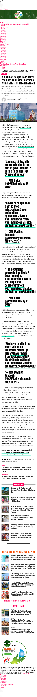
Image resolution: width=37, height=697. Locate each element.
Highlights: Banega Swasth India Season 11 (14, 24)
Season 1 (3, 29)
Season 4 (3, 33)
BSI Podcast (4, 66)
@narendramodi (14, 174)
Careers (2, 687)
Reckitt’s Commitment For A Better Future (13, 64)
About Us (3, 678)
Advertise (3, 677)
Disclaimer (3, 681)
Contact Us (3, 686)
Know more (25, 673)
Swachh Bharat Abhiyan (26, 147)
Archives (3, 675)
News (4, 69)
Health (2, 61)
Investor (3, 683)
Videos (2, 26)
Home (2, 23)
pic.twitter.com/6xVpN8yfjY (21, 225)
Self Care (3, 59)
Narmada (5, 132)
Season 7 (3, 38)
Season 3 (3, 32)
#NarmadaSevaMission (18, 222)
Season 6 (3, 36)
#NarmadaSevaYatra (17, 219)
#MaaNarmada (18, 353)
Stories (2, 62)
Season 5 (3, 35)
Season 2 (3, 30)
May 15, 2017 (12, 241)
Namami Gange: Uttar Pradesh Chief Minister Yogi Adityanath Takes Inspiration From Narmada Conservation (17, 452)
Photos (2, 42)
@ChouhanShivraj (15, 216)
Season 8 (3, 39)
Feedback (3, 680)
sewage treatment (8, 336)
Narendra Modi (25, 127)
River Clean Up (29, 460)
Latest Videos (4, 27)
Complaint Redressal (7, 684)
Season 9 (3, 41)
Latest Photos (4, 44)
